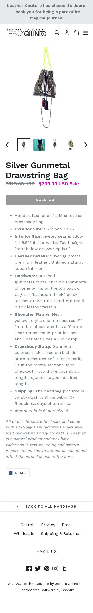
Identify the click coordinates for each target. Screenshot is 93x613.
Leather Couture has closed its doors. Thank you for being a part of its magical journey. (46, 12)
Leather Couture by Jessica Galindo (51, 584)
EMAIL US (47, 551)
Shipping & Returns (60, 533)
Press (67, 524)
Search (28, 524)
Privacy (48, 524)
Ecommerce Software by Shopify (46, 590)
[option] (24, 144)
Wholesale (24, 533)
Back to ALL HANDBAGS (50, 506)
